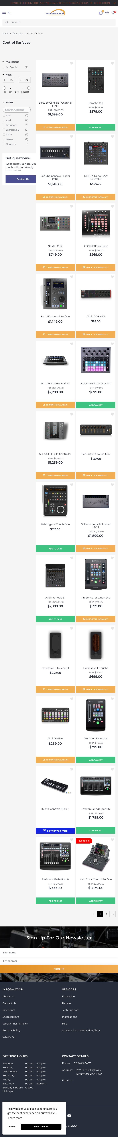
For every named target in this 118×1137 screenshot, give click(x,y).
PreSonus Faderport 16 (96, 808)
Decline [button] (12, 1126)
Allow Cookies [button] (41, 1126)
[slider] (4, 88)
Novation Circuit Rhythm (96, 383)
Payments (8, 1010)
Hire (64, 1023)
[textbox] (9, 79)
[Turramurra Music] (54, 12)
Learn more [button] (15, 1118)
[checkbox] (17, 67)
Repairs (66, 1003)
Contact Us (23, 179)
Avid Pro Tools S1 (55, 597)
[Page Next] (112, 914)
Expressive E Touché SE (55, 668)
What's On (8, 1037)
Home (5, 33)
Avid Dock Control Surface (96, 879)
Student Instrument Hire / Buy (81, 1030)
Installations (69, 1016)
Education (68, 996)
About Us (8, 996)
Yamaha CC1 (95, 103)
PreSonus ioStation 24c (95, 597)
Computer (18, 33)
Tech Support (70, 1010)
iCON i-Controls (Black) (55, 808)
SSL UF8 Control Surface (55, 383)
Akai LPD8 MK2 (96, 316)
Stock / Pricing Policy (15, 1023)
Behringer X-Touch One (55, 524)
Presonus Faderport (96, 738)
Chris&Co (73, 1126)
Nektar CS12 (55, 246)
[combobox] (59, 22)
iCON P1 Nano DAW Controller (96, 177)
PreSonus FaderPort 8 (55, 879)
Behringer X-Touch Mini (95, 454)
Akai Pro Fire (55, 738)
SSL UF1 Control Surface (55, 316)
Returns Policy (11, 1030)
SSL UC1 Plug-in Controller (55, 454)
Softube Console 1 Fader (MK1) (55, 177)
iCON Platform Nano (95, 246)
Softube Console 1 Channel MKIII (55, 104)
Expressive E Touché (95, 668)
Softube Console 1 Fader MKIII (96, 526)
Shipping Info (10, 1016)
